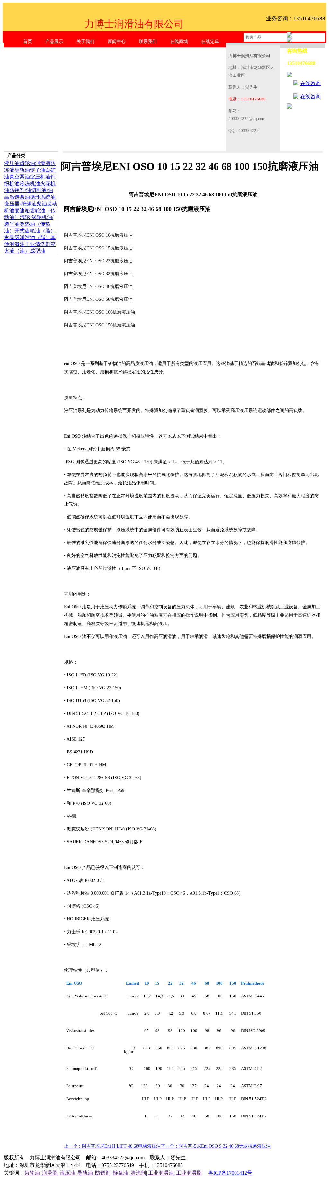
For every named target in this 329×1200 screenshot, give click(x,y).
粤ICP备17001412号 (230, 1173)
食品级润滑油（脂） (27, 237)
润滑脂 (42, 163)
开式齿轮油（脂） (35, 230)
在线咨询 (310, 83)
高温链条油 (17, 197)
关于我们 (85, 41)
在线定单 (210, 41)
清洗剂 (138, 1173)
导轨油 (22, 170)
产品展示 (54, 41)
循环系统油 (43, 197)
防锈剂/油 (20, 190)
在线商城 (179, 41)
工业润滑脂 (189, 1173)
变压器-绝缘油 (20, 203)
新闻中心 (117, 41)
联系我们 (148, 41)
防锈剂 (103, 1173)
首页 (27, 41)
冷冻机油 (30, 183)
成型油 (37, 251)
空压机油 (40, 176)
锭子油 (37, 170)
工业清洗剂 (37, 244)
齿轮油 (27, 163)
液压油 (12, 163)
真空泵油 (19, 176)
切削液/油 (42, 190)
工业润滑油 (161, 1173)
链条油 (120, 1173)
